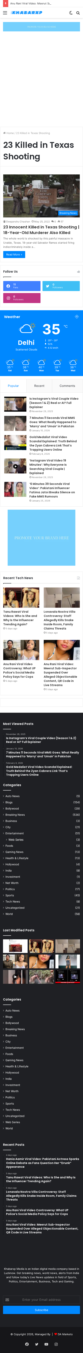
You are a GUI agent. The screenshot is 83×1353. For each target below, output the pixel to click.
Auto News (12, 796)
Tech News (12, 901)
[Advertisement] (41, 82)
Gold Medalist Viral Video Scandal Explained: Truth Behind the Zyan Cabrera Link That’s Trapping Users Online (53, 443)
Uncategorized (14, 907)
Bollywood (12, 808)
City (8, 827)
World (9, 914)
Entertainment (14, 833)
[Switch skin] (71, 14)
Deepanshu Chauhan (18, 221)
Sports (9, 895)
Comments (67, 386)
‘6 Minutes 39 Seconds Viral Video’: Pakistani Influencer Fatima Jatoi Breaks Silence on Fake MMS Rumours (52, 490)
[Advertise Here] (41, 26)
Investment (12, 876)
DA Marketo (65, 1334)
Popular (13, 386)
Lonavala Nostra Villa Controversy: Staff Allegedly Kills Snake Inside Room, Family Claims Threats (59, 620)
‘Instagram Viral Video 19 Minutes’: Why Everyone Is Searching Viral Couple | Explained (48, 466)
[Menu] (5, 14)
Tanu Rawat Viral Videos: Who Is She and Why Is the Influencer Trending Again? (20, 618)
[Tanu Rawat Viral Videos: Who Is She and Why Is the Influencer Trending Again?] (21, 597)
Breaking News (15, 814)
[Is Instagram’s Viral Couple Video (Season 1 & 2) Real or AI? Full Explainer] (15, 404)
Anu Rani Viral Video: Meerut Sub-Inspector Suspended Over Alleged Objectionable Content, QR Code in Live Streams (60, 674)
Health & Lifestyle (16, 858)
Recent (39, 386)
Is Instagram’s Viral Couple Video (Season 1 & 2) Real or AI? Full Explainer (54, 403)
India (8, 870)
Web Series (15, 839)
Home (10, 133)
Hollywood (12, 864)
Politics (10, 889)
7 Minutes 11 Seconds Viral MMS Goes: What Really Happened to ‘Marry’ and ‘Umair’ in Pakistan (52, 422)
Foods (9, 845)
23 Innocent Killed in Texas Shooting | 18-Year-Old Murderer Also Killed (41, 229)
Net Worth (12, 883)
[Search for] (78, 14)
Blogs (8, 802)
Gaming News (14, 852)
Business (11, 821)
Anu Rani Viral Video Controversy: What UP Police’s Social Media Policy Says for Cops (19, 670)
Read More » (14, 254)
